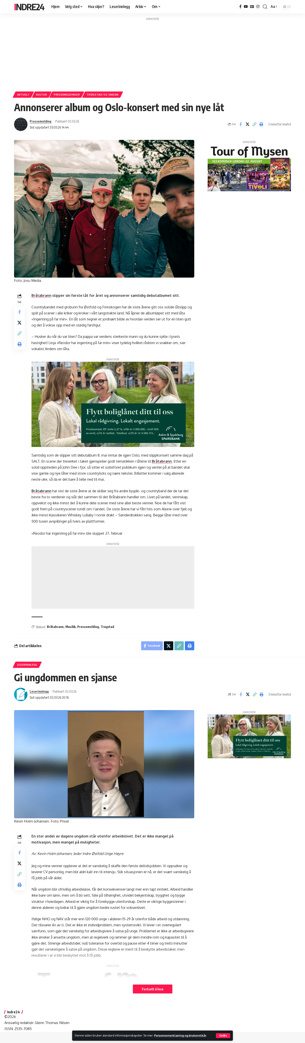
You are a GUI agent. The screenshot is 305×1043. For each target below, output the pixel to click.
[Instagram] (258, 7)
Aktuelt (23, 94)
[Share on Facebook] (240, 124)
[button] (223, 1035)
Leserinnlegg (27, 664)
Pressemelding (40, 121)
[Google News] (252, 7)
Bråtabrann (41, 295)
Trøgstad (107, 627)
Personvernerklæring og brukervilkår (180, 1035)
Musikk (70, 627)
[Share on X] (247, 124)
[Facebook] (240, 7)
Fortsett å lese (152, 989)
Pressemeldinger (67, 94)
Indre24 (29, 6)
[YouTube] (246, 7)
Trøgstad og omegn (103, 94)
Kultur (41, 94)
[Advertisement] (152, 52)
